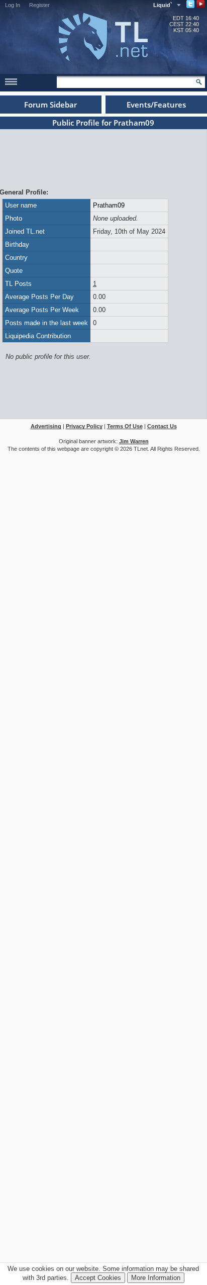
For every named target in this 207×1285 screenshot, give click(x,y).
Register (39, 5)
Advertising (46, 426)
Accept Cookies (98, 1277)
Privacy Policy (84, 426)
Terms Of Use (125, 426)
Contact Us (162, 426)
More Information (155, 1277)
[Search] (198, 81)
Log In (12, 5)
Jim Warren (134, 441)
